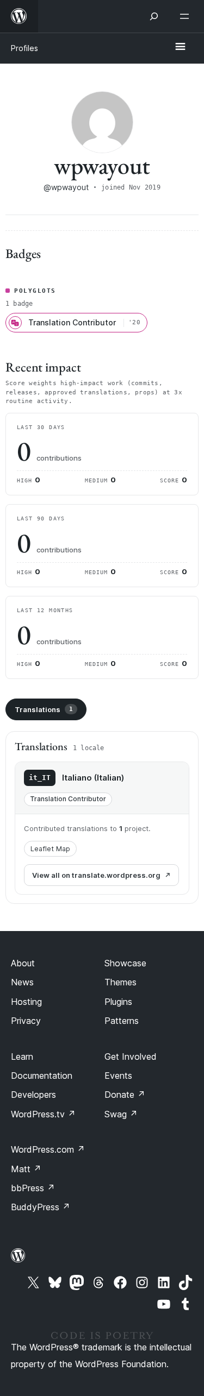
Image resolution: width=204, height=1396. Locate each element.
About (23, 963)
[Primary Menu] (180, 47)
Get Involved (130, 1056)
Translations (44, 709)
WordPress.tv (43, 1114)
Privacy (26, 1020)
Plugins (118, 1001)
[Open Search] (154, 16)
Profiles (24, 48)
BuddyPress (40, 1207)
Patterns (121, 1020)
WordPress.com (48, 1149)
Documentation (41, 1075)
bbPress (33, 1188)
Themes (120, 982)
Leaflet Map (50, 849)
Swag (121, 1114)
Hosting (26, 1001)
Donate (124, 1094)
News (22, 982)
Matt (26, 1169)
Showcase (125, 963)
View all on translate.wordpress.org (96, 875)
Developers (33, 1094)
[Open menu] (186, 16)
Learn (22, 1056)
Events (118, 1075)
